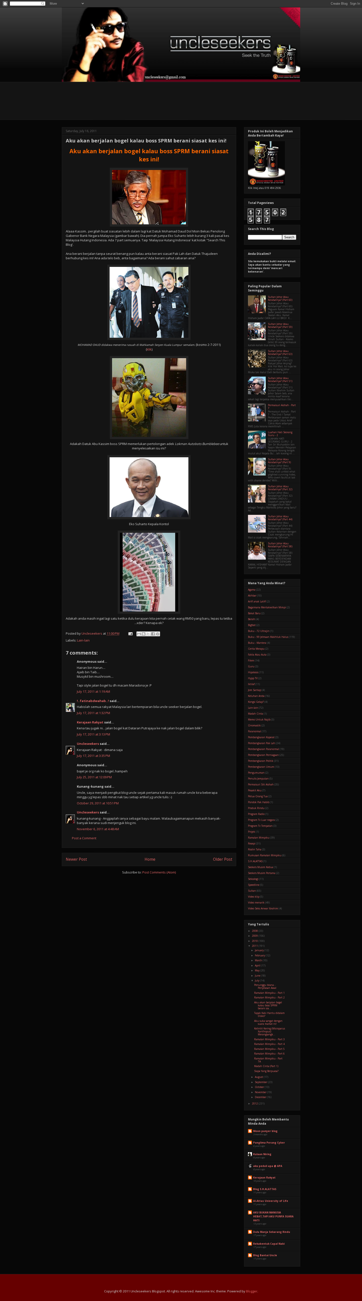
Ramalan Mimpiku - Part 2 (269, 997)
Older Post (222, 859)
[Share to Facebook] (152, 633)
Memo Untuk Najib (259, 719)
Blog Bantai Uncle (265, 1255)
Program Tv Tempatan (260, 825)
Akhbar (252, 595)
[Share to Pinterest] (157, 633)
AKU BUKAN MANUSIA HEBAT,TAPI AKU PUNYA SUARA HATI (273, 1216)
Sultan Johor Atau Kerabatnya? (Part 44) (280, 518)
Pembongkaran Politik (260, 761)
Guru (251, 666)
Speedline (253, 885)
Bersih (251, 619)
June (258, 975)
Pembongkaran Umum (261, 766)
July (257, 980)
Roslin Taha (254, 849)
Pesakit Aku (255, 790)
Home (150, 859)
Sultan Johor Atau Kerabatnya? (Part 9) (279, 461)
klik (149, 349)
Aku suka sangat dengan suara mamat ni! (268, 1022)
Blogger (251, 1291)
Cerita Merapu (256, 648)
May (257, 970)
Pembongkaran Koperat (261, 737)
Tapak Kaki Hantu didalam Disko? (269, 1014)
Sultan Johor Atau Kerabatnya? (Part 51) (280, 379)
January (259, 950)
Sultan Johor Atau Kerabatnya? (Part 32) (280, 488)
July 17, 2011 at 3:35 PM (93, 755)
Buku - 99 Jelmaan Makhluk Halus (268, 637)
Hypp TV (253, 678)
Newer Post (76, 859)
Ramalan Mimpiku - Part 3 (269, 1039)
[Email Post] (130, 633)
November (261, 1092)
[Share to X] (148, 633)
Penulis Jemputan (258, 778)
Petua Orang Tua (258, 796)
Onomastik (254, 725)
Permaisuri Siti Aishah (261, 784)
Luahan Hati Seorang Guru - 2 (280, 433)
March (259, 960)
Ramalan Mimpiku (258, 837)
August (259, 1077)
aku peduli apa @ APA (267, 1166)
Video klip (253, 896)
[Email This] (138, 633)
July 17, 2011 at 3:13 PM (93, 734)
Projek (251, 831)
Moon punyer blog (265, 1131)
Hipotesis (253, 672)
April (258, 965)
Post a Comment (84, 838)
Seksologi (253, 879)
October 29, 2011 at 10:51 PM (98, 803)
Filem (251, 660)
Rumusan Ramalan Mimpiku (264, 855)
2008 (255, 931)
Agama (251, 589)
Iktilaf (251, 684)
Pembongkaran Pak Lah (261, 743)
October (260, 1087)
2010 (255, 941)
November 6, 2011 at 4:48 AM (98, 829)
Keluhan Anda (256, 696)
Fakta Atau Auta (257, 654)
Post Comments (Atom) (159, 872)
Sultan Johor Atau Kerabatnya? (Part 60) (280, 298)
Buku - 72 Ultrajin (258, 631)
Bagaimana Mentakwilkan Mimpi (267, 607)
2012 (255, 1103)
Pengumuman (256, 772)
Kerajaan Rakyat (90, 722)
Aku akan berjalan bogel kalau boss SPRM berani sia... (268, 1005)
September (261, 1082)
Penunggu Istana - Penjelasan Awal (265, 986)
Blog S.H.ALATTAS (264, 1189)
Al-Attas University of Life (270, 1201)
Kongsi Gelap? (256, 702)
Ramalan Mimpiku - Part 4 (269, 1044)
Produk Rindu (256, 808)
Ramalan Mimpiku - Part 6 (269, 1053)
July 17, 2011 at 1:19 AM (93, 691)
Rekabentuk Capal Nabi (269, 1243)
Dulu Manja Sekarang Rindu (271, 1232)
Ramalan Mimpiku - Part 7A (268, 1060)
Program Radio (256, 814)
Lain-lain (83, 640)
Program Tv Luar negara (261, 820)
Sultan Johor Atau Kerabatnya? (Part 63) (280, 352)
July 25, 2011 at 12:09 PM (94, 777)
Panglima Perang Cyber (269, 1142)
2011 (255, 946)
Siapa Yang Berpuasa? (266, 1071)
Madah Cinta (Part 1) (266, 1066)
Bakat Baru (254, 613)
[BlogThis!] (143, 633)
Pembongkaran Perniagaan (263, 755)
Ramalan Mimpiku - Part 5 (269, 1049)
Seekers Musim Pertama (261, 873)
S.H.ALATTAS (255, 861)
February (260, 955)
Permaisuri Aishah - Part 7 (282, 406)
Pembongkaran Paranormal (263, 749)
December (261, 1097)
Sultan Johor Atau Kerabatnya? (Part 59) (280, 325)
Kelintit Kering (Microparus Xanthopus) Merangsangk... (269, 1031)
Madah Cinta (255, 713)
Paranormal (254, 731)
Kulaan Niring (262, 1154)
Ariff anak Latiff (257, 601)
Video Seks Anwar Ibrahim (263, 908)
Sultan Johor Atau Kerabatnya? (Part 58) (280, 545)
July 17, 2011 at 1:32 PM (93, 713)
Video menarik (256, 902)
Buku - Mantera (257, 642)
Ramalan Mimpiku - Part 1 (269, 993)
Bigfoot (252, 625)
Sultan (252, 890)
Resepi (251, 843)
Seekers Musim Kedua (260, 867)
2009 (255, 935)
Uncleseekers (88, 743)
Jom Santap (254, 690)
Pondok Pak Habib (258, 802)
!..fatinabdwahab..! (93, 701)
